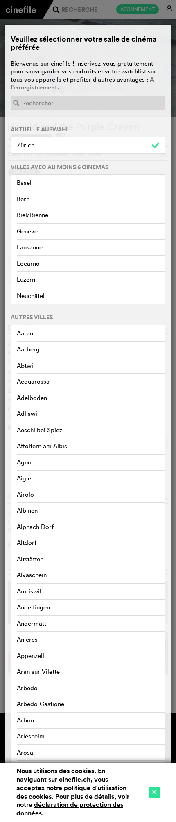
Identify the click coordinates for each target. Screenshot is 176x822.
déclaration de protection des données (69, 809)
